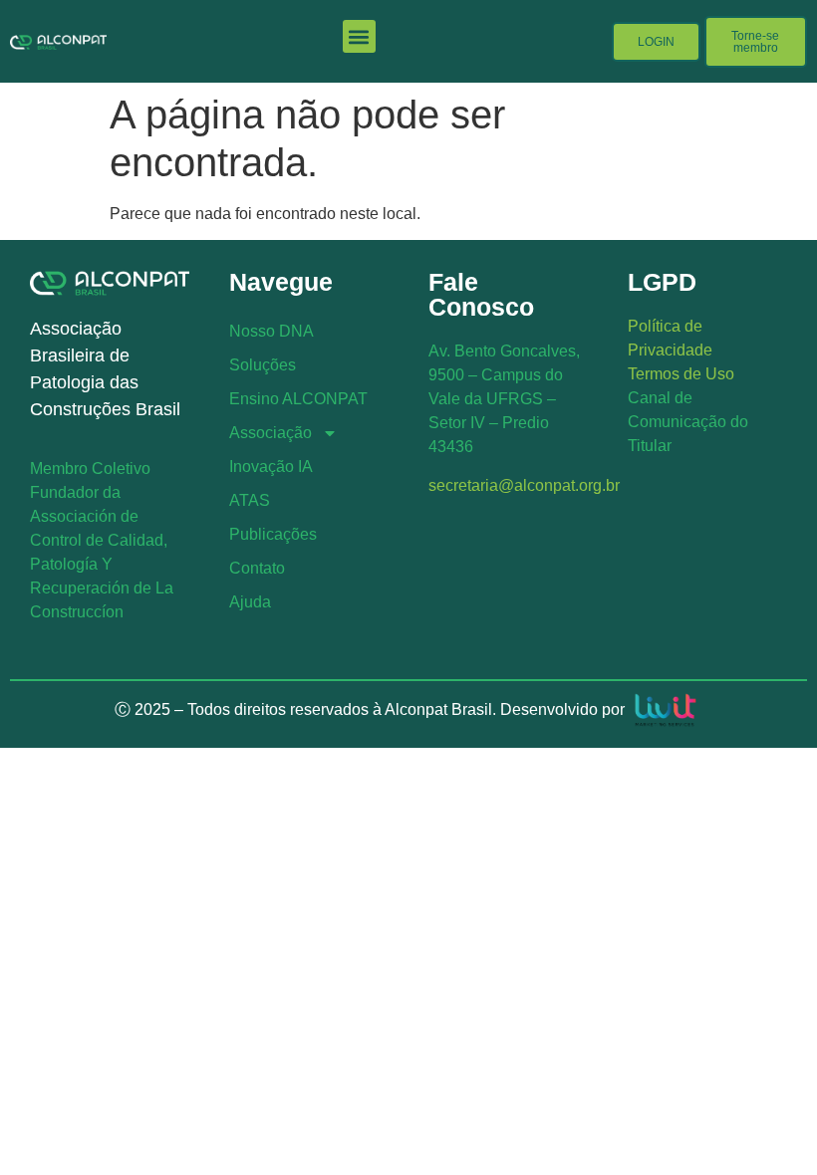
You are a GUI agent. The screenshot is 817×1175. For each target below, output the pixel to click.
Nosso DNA (271, 331)
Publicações (273, 534)
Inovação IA (271, 466)
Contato (257, 568)
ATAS (249, 500)
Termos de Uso (681, 373)
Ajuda (250, 601)
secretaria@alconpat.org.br (524, 485)
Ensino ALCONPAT (298, 398)
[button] (359, 36)
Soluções (262, 364)
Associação (270, 432)
